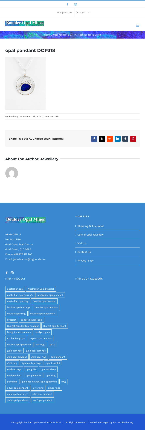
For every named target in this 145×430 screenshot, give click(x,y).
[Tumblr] (125, 139)
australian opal (15, 288)
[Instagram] (75, 4)
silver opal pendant (17, 388)
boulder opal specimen (42, 313)
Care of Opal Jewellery (90, 234)
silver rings (54, 388)
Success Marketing (123, 422)
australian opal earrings (20, 295)
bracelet (11, 319)
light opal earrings (31, 363)
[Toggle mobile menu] (138, 25)
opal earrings (14, 369)
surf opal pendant (42, 400)
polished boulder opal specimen (39, 381)
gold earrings (14, 350)
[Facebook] (67, 4)
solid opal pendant (42, 394)
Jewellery (13, 116)
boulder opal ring (16, 313)
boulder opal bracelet (44, 301)
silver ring (38, 388)
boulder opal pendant (46, 307)
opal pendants (33, 375)
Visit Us (82, 243)
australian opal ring (17, 301)
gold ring (12, 363)
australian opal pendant (50, 295)
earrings (40, 344)
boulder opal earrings (18, 307)
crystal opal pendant (41, 338)
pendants (12, 381)
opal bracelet (53, 363)
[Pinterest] (133, 139)
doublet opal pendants (19, 344)
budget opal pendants (19, 332)
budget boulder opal (31, 319)
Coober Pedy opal (16, 338)
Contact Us (84, 252)
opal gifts (31, 369)
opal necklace (48, 369)
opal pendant (14, 375)
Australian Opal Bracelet (41, 288)
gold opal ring (38, 357)
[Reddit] (110, 139)
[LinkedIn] (118, 139)
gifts (52, 344)
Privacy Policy (85, 260)
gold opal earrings (36, 350)
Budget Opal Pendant (54, 326)
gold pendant (58, 357)
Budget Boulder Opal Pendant (23, 326)
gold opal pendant (17, 357)
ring (63, 381)
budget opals (43, 332)
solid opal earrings (17, 394)
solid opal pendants (17, 400)
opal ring (51, 375)
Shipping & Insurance (90, 226)
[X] (102, 139)
